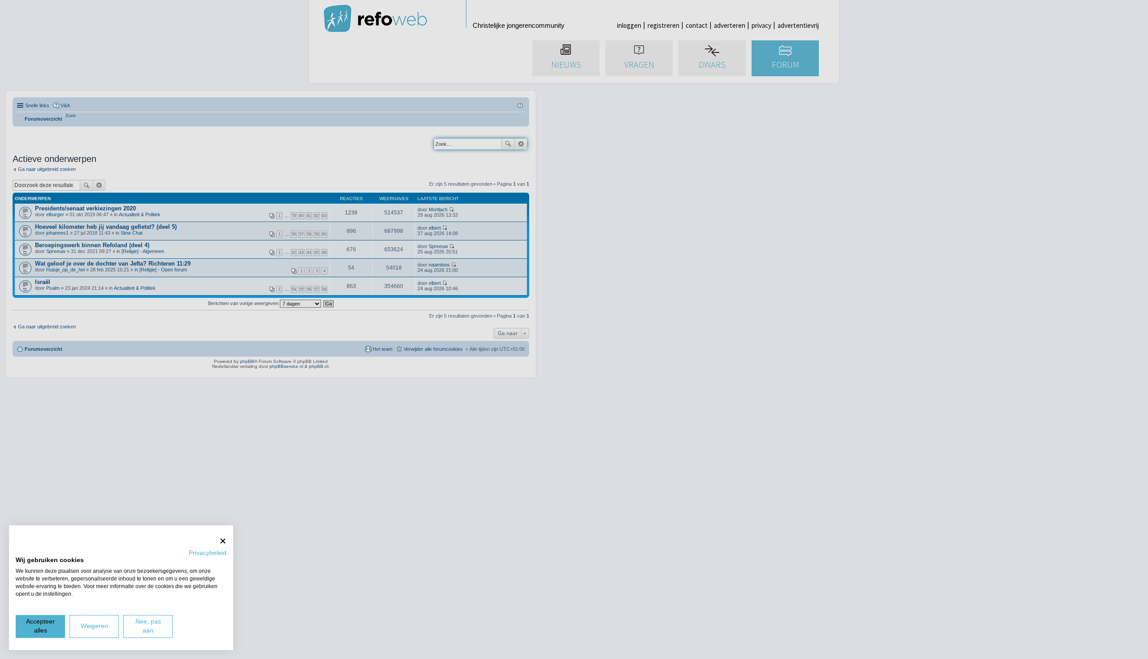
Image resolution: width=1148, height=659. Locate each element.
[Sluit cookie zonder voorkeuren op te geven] (222, 541)
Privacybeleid (207, 553)
